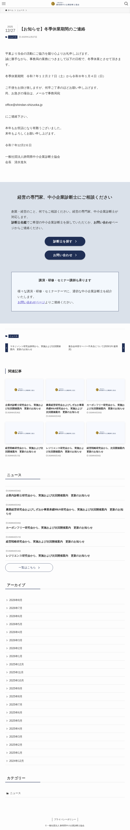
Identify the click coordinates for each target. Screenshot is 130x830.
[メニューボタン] (3, 3)
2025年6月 (15, 712)
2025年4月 (15, 728)
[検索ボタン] (126, 3)
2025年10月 (16, 680)
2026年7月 (15, 608)
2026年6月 (15, 616)
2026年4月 (15, 632)
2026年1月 (15, 656)
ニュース (13, 37)
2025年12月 (16, 664)
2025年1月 (15, 752)
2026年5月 (15, 624)
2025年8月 (15, 696)
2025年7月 (15, 704)
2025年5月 (15, 720)
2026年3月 (15, 640)
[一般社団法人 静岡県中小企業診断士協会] (65, 3)
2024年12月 (16, 760)
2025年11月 (16, 672)
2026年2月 (15, 648)
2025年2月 (15, 744)
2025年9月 (15, 688)
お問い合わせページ (31, 302)
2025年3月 (15, 736)
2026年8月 (15, 600)
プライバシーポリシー (65, 819)
